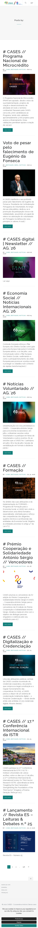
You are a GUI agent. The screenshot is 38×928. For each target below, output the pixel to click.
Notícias (22, 69)
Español (4, 887)
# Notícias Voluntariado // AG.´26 (18, 388)
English (4, 890)
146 (24, 867)
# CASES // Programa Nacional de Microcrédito (16, 58)
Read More (8, 130)
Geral (16, 165)
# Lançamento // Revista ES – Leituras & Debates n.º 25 (18, 817)
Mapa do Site (5, 884)
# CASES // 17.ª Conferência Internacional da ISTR (18, 728)
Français (4, 892)
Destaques (15, 69)
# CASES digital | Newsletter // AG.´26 (18, 243)
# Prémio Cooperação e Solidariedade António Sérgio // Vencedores (18, 553)
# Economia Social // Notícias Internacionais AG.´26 (17, 302)
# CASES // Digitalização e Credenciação (18, 641)
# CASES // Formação (14, 467)
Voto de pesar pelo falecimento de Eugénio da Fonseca (18, 151)
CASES (8, 69)
